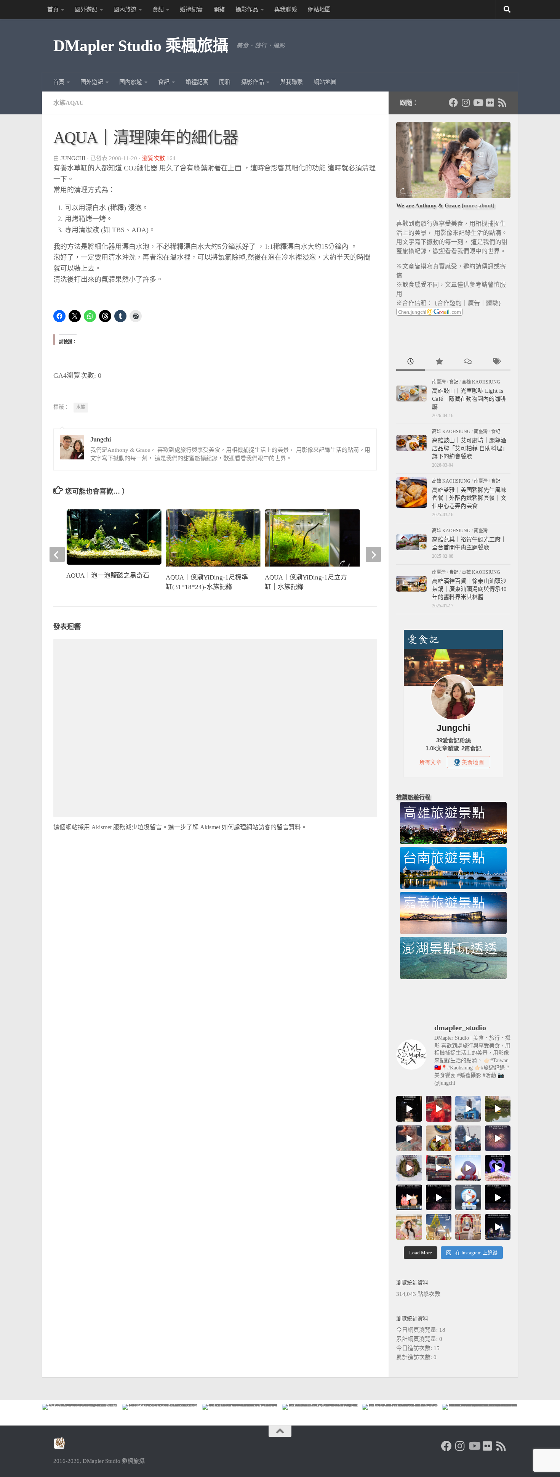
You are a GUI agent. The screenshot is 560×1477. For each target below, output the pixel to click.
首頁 (53, 9)
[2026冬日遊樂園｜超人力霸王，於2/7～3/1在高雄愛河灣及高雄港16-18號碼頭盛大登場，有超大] (468, 1168)
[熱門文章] (439, 362)
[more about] (478, 205)
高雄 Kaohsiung (481, 382)
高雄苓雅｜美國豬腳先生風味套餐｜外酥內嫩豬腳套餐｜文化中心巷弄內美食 (469, 498)
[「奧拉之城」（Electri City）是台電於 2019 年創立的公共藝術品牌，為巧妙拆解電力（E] (498, 1109)
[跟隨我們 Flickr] (489, 102)
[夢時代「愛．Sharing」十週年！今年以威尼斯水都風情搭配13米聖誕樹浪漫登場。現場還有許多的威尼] (468, 1227)
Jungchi (73, 158)
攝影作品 (246, 9)
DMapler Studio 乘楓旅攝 (141, 46)
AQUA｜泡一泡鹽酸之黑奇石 (107, 575)
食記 (158, 9)
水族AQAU (68, 103)
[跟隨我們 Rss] (502, 102)
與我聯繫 (285, 9)
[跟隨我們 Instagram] (465, 102)
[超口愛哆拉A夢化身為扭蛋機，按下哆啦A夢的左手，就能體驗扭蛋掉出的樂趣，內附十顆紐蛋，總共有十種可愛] (468, 1197)
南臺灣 (439, 382)
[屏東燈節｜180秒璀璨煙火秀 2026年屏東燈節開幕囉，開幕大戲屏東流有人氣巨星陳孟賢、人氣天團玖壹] (498, 1197)
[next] (373, 554)
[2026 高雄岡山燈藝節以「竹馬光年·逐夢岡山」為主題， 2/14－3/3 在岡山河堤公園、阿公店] (409, 1197)
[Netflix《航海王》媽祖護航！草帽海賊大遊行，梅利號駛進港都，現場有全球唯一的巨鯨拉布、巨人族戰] (468, 1138)
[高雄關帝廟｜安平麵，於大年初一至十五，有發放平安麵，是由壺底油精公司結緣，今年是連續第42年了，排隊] (439, 1168)
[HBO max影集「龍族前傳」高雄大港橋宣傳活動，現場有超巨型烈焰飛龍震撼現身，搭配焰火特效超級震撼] (439, 1109)
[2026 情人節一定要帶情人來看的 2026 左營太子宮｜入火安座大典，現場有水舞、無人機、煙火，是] (439, 1197)
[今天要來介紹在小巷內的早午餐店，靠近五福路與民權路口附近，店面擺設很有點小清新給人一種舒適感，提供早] (439, 1138)
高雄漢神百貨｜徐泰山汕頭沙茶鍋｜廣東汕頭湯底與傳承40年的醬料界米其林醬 (469, 589)
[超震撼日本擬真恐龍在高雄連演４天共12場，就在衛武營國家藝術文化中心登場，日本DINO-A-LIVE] (409, 1138)
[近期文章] (410, 362)
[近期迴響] (467, 362)
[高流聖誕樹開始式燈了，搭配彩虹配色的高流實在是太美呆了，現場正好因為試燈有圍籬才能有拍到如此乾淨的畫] (498, 1227)
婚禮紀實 (191, 9)
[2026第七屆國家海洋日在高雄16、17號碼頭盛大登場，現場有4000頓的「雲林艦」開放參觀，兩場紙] (468, 1109)
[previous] (57, 554)
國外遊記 (86, 9)
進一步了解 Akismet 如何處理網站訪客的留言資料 (234, 827)
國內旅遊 (125, 9)
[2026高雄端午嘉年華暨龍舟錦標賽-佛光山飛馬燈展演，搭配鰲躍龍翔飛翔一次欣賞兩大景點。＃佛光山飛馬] (409, 1109)
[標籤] (496, 362)
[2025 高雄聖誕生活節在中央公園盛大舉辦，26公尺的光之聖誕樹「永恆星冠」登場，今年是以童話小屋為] (439, 1227)
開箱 (219, 9)
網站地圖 (319, 9)
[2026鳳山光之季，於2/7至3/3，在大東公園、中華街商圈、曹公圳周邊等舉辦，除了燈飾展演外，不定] (498, 1168)
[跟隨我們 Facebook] (453, 102)
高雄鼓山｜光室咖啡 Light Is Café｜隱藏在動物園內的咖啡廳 (469, 399)
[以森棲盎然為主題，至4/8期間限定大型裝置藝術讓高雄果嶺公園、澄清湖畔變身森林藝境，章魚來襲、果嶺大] (409, 1168)
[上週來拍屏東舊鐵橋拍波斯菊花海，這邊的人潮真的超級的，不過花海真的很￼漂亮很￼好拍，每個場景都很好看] (409, 1227)
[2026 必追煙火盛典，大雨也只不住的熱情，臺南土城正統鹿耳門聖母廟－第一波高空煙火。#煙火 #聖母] (498, 1138)
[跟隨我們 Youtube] (477, 102)
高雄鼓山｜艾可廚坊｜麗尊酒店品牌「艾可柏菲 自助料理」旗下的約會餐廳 (470, 448)
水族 (80, 407)
